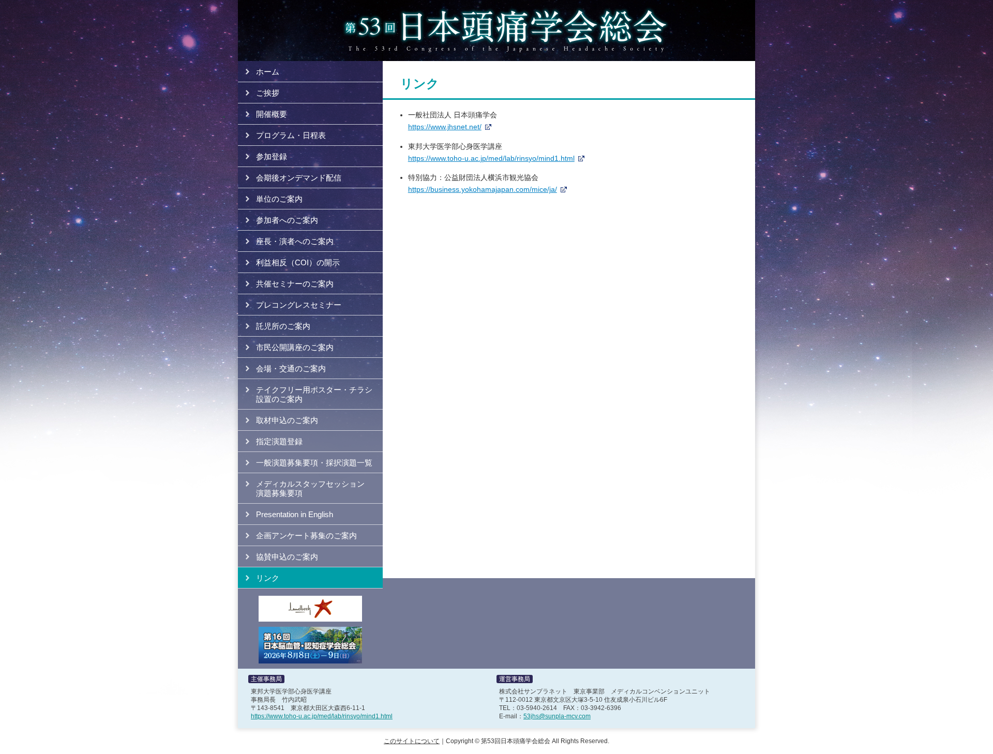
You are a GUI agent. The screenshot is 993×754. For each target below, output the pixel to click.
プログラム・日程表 (291, 135)
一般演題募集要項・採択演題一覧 (314, 462)
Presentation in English (294, 514)
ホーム (267, 71)
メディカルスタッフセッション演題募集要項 (310, 488)
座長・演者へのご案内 (295, 241)
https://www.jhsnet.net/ (445, 127)
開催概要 (271, 114)
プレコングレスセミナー (298, 304)
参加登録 (271, 156)
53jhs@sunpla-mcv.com (557, 716)
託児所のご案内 (283, 326)
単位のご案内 (279, 198)
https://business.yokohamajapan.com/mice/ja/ (482, 189)
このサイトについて (412, 741)
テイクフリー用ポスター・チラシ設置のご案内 (314, 394)
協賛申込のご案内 (287, 556)
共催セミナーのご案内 (295, 283)
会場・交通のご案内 (291, 368)
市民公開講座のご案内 (295, 347)
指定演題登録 (279, 441)
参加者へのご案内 (287, 220)
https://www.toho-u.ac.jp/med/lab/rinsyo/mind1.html (491, 158)
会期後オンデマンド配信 (298, 177)
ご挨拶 (267, 92)
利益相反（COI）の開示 (298, 262)
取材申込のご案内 (287, 420)
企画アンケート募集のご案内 (306, 535)
